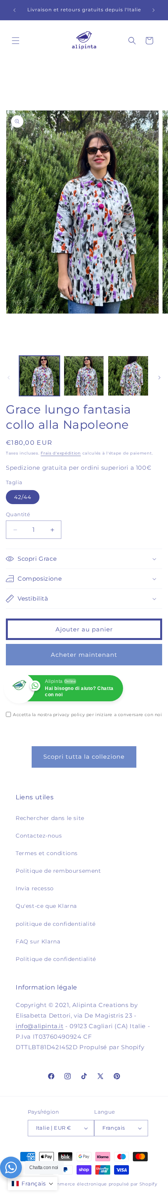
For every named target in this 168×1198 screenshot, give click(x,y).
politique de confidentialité (56, 923)
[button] (15, 40)
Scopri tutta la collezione (84, 756)
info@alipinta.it (40, 1026)
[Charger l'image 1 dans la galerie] (39, 376)
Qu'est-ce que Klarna (46, 905)
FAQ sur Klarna (38, 941)
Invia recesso (35, 888)
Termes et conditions (47, 853)
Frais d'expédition (61, 453)
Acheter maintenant (84, 654)
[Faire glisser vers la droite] (159, 377)
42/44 (22, 497)
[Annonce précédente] (14, 10)
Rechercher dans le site (50, 818)
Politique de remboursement (58, 870)
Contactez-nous (39, 835)
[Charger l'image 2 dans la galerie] (84, 376)
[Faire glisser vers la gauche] (8, 377)
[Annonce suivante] (153, 10)
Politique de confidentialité (56, 959)
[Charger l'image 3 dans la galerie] (128, 376)
